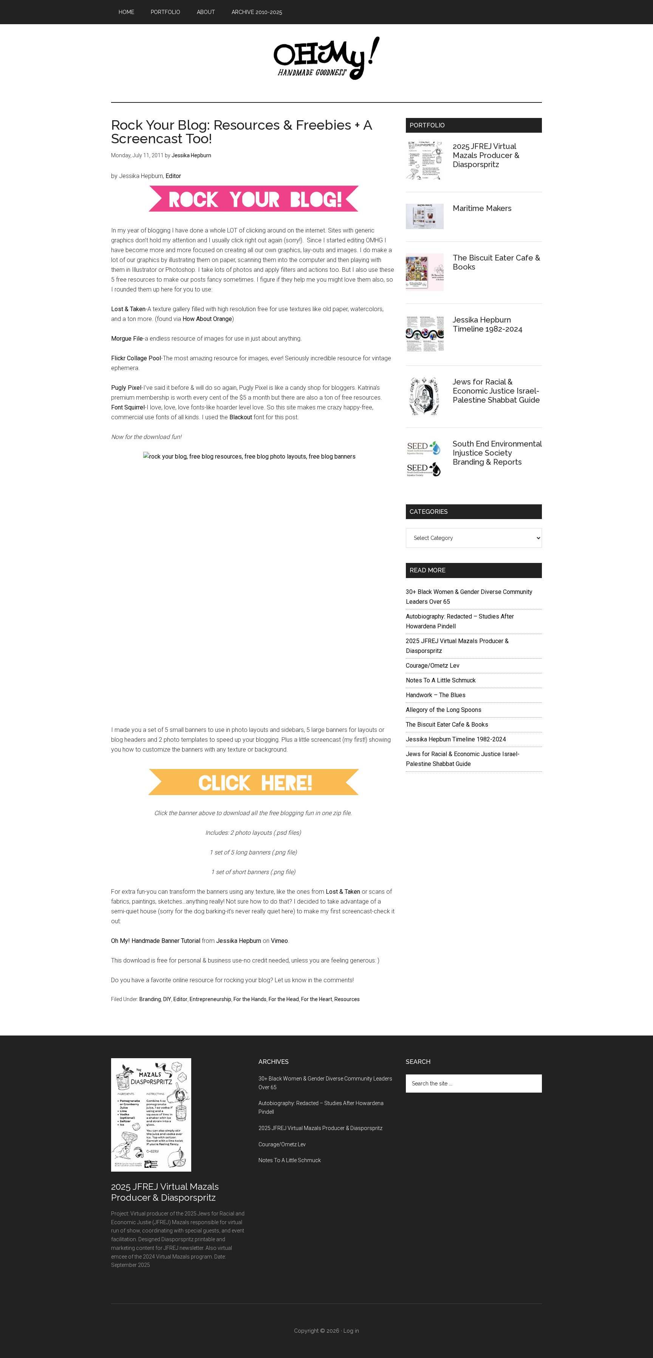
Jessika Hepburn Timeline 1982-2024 (488, 324)
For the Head (284, 999)
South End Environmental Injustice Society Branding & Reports (497, 453)
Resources (347, 999)
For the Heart (316, 999)
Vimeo (279, 940)
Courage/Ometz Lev (433, 665)
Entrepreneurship (210, 999)
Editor (173, 176)
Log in (351, 1331)
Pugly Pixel (126, 387)
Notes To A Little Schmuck (441, 680)
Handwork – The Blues (436, 695)
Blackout (241, 417)
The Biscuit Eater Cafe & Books (447, 724)
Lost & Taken (128, 309)
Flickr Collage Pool (136, 358)
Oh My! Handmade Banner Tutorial (155, 940)
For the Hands (250, 999)
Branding (150, 999)
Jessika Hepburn (238, 940)
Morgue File (127, 338)
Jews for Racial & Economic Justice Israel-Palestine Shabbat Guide (496, 391)
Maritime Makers (482, 208)
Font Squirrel (128, 407)
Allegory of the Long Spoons (443, 709)
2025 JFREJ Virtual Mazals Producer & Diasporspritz (486, 155)
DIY (167, 999)
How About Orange (207, 318)
